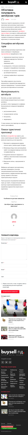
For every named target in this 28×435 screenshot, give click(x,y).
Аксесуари (4, 370)
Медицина (13, 379)
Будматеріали (5, 377)
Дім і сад (3, 384)
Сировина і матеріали (22, 374)
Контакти (18, 425)
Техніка (21, 382)
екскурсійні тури (12, 136)
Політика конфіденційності (7, 425)
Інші (11, 372)
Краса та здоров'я (12, 374)
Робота (21, 372)
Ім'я (2, 262)
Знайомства (13, 370)
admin (7, 19)
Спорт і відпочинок (9, 7)
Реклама (9, 423)
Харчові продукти (22, 387)
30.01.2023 (13, 19)
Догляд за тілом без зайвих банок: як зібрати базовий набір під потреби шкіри (17, 329)
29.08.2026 (11, 332)
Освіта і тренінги (12, 386)
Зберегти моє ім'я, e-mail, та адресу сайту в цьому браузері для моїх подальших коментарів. (14, 285)
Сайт (2, 276)
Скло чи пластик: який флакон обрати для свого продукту (13, 312)
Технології (22, 384)
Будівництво (4, 375)
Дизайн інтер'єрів (3, 380)
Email (3, 269)
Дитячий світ (4, 382)
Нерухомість (13, 383)
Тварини (21, 380)
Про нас (3, 423)
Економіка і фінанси (4, 387)
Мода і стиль (14, 381)
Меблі (12, 377)
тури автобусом (5, 54)
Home (2, 7)
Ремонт (21, 370)
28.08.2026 (11, 339)
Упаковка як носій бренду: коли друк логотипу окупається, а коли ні (17, 320)
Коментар (4, 243)
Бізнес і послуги (3, 372)
